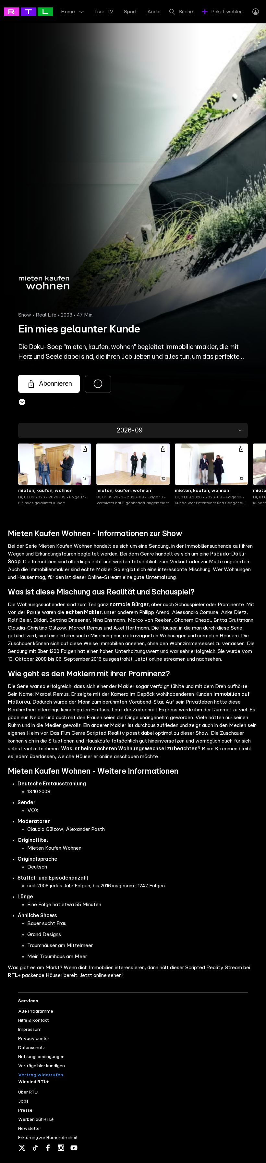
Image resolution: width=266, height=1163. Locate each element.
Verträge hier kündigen (41, 1066)
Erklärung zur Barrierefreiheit (48, 1137)
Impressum (30, 1029)
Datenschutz (31, 1047)
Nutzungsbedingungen (41, 1057)
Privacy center (33, 1038)
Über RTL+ (28, 1092)
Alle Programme (35, 1011)
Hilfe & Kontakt (33, 1020)
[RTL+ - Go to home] (33, 11)
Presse (25, 1110)
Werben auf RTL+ (36, 1119)
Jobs (23, 1101)
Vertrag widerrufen (40, 1075)
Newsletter (29, 1128)
